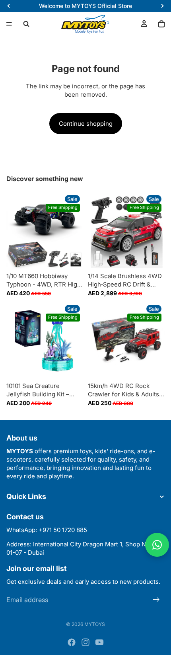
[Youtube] (99, 642)
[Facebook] (71, 642)
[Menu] (9, 24)
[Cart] (161, 24)
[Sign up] (156, 599)
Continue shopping (86, 123)
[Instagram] (85, 642)
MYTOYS (94, 624)
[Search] (26, 24)
